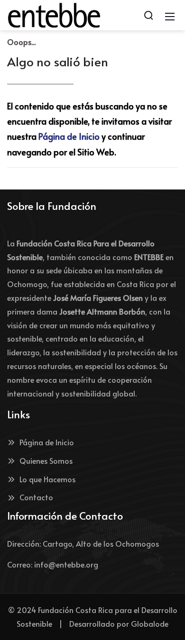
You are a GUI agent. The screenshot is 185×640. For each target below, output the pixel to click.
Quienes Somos (46, 460)
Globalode (149, 623)
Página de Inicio (69, 136)
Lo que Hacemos (47, 479)
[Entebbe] (54, 13)
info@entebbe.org (66, 564)
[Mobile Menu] (170, 15)
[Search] (148, 15)
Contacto (36, 497)
